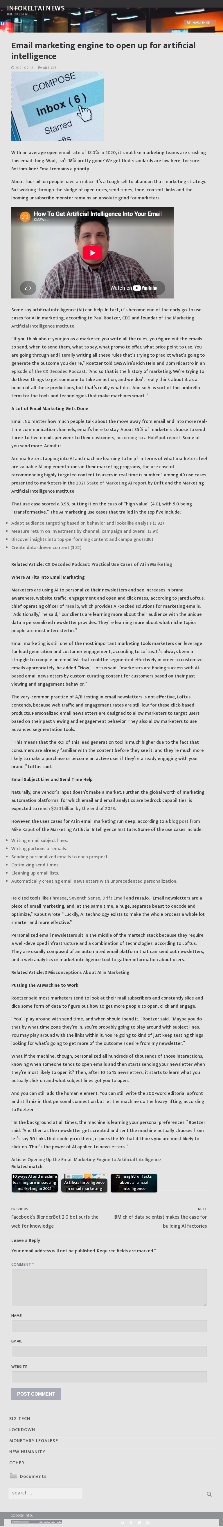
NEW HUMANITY (27, 1452)
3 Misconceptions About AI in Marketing (87, 973)
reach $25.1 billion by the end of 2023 (76, 809)
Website (19, 1367)
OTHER (16, 1463)
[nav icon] (18, 24)
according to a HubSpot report (148, 438)
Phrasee (58, 898)
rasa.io (72, 606)
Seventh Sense (84, 898)
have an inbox (78, 182)
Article (49, 68)
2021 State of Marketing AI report (111, 483)
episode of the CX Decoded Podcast (48, 372)
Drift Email (113, 898)
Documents (33, 1476)
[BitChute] (131, 1523)
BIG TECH (19, 1419)
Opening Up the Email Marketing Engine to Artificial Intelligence (94, 1160)
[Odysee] (148, 1523)
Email (16, 1341)
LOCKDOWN (22, 1430)
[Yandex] (139, 1523)
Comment (22, 1264)
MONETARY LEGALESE (33, 1441)
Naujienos (201, 22)
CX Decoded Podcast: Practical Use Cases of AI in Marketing (108, 564)
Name (16, 1316)
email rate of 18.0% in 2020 (87, 153)
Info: (28, 1515)
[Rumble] (122, 1523)
